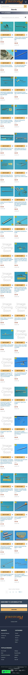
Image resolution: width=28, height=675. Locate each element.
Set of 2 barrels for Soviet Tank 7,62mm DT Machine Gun (20, 93)
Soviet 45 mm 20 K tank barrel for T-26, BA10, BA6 (20, 460)
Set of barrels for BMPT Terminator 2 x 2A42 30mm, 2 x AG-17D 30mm (20, 433)
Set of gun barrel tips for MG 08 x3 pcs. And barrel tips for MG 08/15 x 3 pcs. (6, 490)
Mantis (15, 657)
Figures (16, 640)
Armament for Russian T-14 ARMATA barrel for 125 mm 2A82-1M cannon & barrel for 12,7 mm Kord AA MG (6, 374)
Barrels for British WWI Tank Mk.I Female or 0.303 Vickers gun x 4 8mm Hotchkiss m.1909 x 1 (20, 289)
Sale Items (17, 635)
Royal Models (17, 653)
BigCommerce (21, 666)
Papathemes (16, 668)
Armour (16, 637)
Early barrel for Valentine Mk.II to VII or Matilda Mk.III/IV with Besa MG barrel (6, 93)
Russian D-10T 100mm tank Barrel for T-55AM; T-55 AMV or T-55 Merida (20, 490)
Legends (16, 655)
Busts (16, 642)
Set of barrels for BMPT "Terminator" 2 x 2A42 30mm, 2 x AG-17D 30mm (21, 575)
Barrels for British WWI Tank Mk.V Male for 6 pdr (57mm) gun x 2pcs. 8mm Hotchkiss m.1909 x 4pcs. (20, 204)
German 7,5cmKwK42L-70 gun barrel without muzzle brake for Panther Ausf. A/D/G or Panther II (6, 518)
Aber (2, 653)
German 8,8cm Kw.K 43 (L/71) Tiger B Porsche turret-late (6, 149)
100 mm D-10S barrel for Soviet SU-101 (19, 121)
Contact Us (3, 635)
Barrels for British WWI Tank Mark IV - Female (20, 547)
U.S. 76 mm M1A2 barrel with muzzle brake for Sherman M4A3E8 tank (20, 374)
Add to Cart (6, 34)
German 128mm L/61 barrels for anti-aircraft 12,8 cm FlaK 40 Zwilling (20, 346)
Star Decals (3, 650)
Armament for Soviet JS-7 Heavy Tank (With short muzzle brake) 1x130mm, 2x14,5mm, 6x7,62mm (5, 404)
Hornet (2, 659)
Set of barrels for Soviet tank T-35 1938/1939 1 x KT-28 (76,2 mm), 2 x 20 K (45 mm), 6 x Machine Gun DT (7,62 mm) (6, 461)
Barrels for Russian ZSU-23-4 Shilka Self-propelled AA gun (6, 176)
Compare (12, 35)
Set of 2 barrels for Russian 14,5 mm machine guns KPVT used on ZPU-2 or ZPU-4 (6, 121)
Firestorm (3, 657)
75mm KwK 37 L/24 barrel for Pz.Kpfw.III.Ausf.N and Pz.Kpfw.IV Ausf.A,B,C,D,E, (6, 547)
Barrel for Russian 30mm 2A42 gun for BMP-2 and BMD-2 (6, 575)
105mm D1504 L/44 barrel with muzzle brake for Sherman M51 (21, 38)
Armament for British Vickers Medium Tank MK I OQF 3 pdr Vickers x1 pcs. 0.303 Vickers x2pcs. (20, 260)
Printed (16, 633)
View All (16, 659)
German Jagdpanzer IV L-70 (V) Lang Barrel (20, 517)
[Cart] (26, 1)
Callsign (16, 650)
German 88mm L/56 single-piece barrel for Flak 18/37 (20, 318)
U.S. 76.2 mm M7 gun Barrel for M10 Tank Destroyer (20, 66)
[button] (25, 17)
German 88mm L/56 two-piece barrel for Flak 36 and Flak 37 (6, 345)
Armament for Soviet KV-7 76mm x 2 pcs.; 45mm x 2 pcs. (20, 176)
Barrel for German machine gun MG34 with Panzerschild (6, 66)
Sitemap (3, 637)
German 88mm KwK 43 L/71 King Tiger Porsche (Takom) (20, 149)
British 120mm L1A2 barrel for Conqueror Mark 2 (6, 318)
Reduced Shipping (5, 633)
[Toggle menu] (2, 2)
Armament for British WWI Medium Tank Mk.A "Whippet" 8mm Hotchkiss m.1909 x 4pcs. (6, 260)
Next (20, 592)
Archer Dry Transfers (5, 655)
